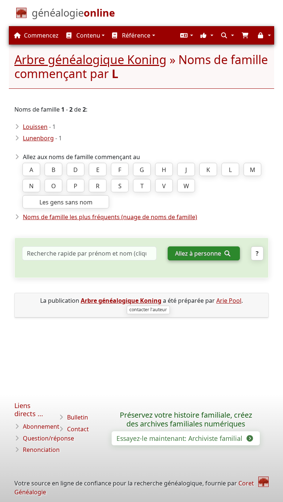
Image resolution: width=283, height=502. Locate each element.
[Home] (263, 482)
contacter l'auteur (148, 309)
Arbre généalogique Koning (90, 59)
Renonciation (41, 450)
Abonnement (41, 426)
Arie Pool (228, 300)
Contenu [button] (87, 35)
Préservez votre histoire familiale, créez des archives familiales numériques (186, 419)
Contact (78, 429)
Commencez (40, 35)
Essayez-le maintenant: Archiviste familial (180, 438)
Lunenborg (38, 138)
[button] (185, 35)
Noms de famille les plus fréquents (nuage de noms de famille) (110, 217)
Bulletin (77, 417)
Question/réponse (48, 438)
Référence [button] (135, 35)
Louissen (35, 127)
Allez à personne (199, 253)
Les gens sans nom (65, 202)
